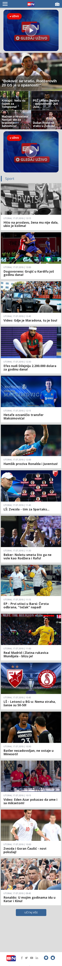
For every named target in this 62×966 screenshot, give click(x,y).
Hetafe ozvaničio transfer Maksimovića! (23, 416)
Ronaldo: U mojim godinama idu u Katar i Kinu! (29, 899)
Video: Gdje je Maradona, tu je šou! (30, 320)
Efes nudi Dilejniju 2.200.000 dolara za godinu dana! (29, 367)
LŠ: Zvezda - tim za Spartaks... (26, 509)
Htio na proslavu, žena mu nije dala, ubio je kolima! (30, 224)
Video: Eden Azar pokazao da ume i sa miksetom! (30, 801)
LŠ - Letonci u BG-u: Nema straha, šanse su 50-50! (29, 703)
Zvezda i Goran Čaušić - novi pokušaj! (24, 850)
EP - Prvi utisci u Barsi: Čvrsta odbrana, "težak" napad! (26, 605)
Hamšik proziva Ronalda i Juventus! (30, 464)
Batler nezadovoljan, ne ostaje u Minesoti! (28, 752)
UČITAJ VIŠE (31, 912)
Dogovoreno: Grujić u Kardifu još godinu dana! (28, 273)
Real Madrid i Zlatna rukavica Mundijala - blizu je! (25, 654)
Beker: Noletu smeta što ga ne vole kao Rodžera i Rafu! (27, 556)
